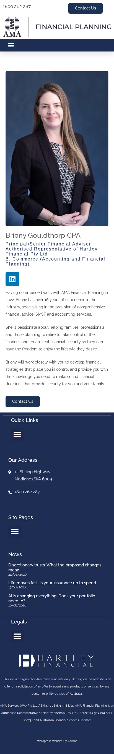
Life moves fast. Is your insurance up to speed (52, 582)
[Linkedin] (12, 279)
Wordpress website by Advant (57, 741)
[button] (11, 45)
